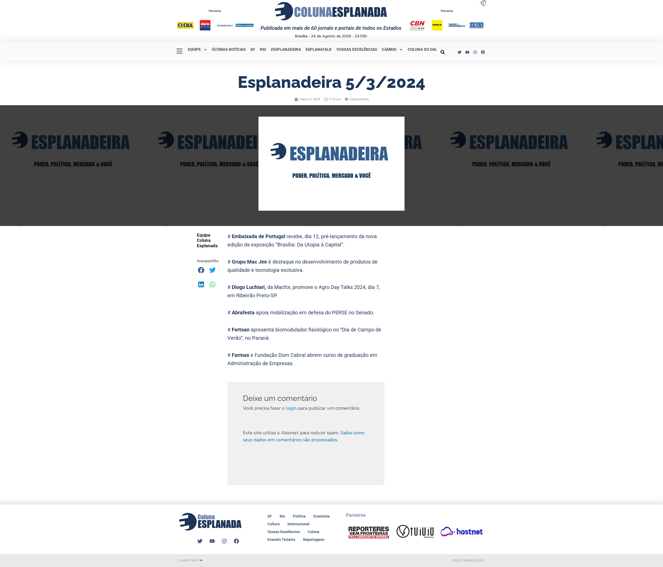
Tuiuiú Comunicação (468, 560)
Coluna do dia (422, 49)
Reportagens (313, 539)
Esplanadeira (359, 99)
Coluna (313, 532)
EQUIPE (194, 49)
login (291, 408)
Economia (321, 516)
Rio (282, 516)
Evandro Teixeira (281, 539)
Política (299, 516)
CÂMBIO (389, 49)
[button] (442, 52)
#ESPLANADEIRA (286, 49)
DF (252, 49)
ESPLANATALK (319, 49)
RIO (263, 49)
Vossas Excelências (356, 49)
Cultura (274, 524)
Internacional (298, 524)
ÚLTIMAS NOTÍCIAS (229, 49)
